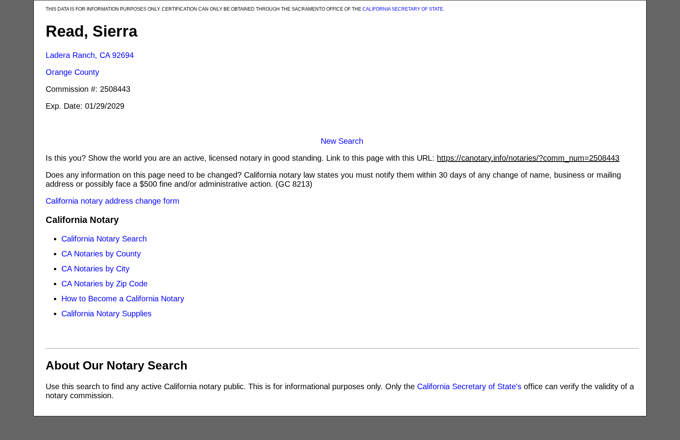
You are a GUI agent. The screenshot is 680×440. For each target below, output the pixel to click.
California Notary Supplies (106, 313)
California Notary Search (104, 238)
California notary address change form (112, 201)
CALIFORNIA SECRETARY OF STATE (402, 9)
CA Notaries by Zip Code (104, 283)
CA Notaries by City (95, 268)
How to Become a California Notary (122, 298)
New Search (342, 141)
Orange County (72, 72)
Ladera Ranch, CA (78, 55)
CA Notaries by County (101, 253)
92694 (123, 55)
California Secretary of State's (469, 386)
